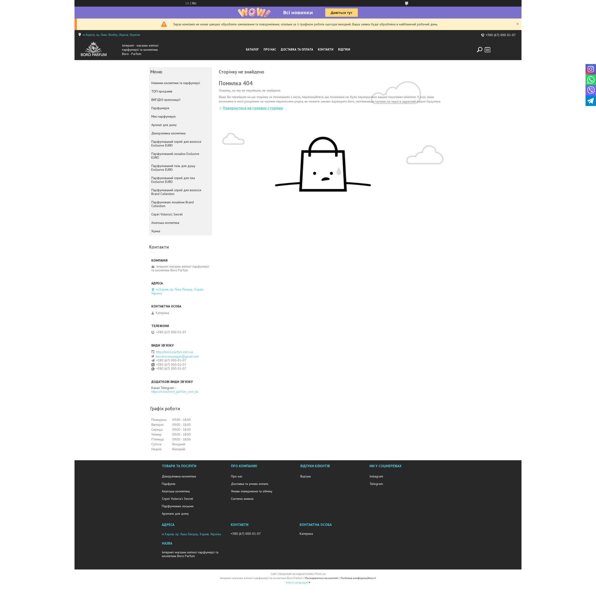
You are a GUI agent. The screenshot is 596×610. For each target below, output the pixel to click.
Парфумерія (160, 108)
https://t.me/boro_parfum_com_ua (174, 391)
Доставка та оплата (297, 49)
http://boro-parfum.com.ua (174, 352)
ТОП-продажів (161, 91)
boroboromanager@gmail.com (177, 356)
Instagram (376, 476)
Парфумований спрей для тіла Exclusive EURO (173, 180)
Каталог (252, 49)
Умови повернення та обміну (251, 491)
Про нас (270, 49)
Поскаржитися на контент (322, 578)
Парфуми (168, 484)
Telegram (376, 484)
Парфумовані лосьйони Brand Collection (172, 204)
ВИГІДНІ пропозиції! (165, 100)
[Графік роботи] (487, 49)
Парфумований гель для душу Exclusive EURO (173, 168)
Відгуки (344, 49)
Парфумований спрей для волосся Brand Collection (176, 192)
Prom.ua (320, 574)
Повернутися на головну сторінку (253, 108)
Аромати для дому (175, 513)
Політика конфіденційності (358, 578)
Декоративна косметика (168, 133)
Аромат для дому (164, 125)
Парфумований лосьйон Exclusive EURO (175, 156)
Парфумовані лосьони (177, 506)
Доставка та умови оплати (249, 484)
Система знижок (242, 499)
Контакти (325, 49)
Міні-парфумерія (163, 116)
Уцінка (155, 231)
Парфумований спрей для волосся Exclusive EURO (176, 143)
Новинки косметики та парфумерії (175, 83)
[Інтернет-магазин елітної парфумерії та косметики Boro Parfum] (98, 49)
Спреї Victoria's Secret (167, 214)
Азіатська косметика (165, 223)
